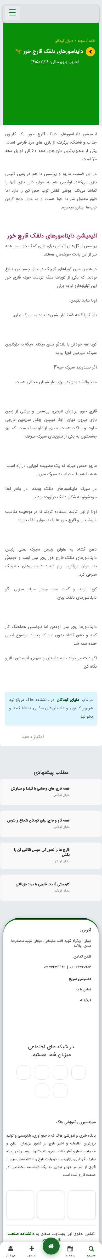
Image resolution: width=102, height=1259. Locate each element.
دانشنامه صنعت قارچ (34, 1237)
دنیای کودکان (63, 41)
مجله (81, 41)
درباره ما (85, 1000)
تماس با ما (83, 990)
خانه (92, 41)
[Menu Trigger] (12, 13)
